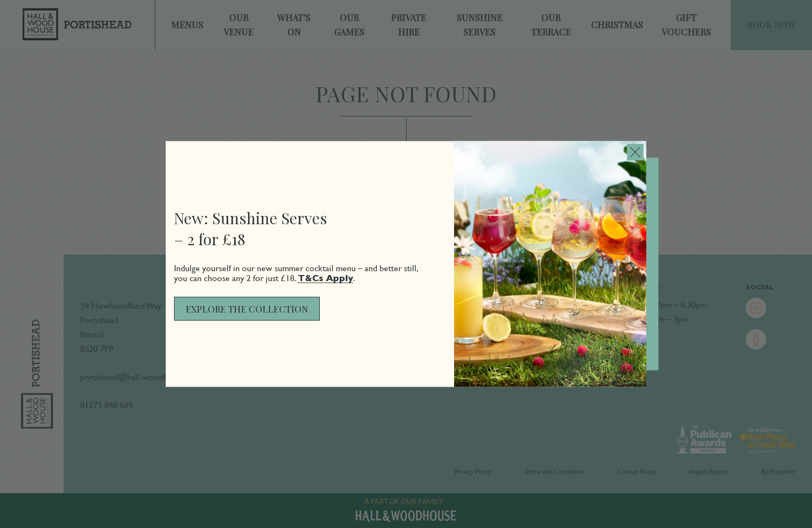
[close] (635, 152)
